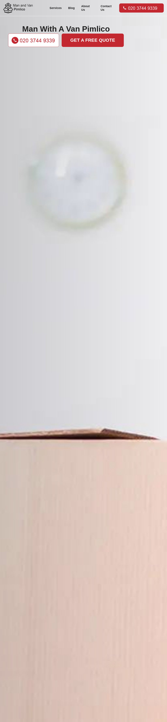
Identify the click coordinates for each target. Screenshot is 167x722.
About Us (85, 8)
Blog (71, 8)
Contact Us (106, 8)
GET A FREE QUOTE (92, 40)
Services (56, 8)
